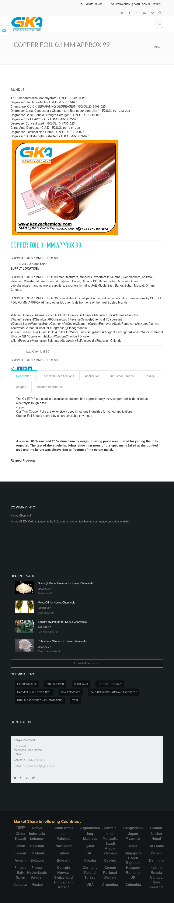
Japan (133, 834)
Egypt (20, 827)
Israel (110, 834)
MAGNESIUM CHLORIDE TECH (34, 692)
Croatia (90, 860)
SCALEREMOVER (70, 692)
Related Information (50, 387)
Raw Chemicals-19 (49, 651)
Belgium (37, 860)
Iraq (90, 834)
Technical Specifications (58, 376)
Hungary (133, 867)
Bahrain (110, 828)
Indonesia (37, 834)
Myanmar (133, 838)
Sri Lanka (156, 846)
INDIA (133, 846)
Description (23, 376)
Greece (110, 867)
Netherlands (37, 872)
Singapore (133, 853)
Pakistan (37, 846)
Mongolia (110, 838)
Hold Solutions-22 (110, 684)
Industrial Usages (122, 376)
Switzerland (63, 877)
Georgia (63, 867)
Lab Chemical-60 (37, 351)
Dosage (150, 376)
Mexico (37, 884)
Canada (156, 877)
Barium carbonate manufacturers (39, 700)
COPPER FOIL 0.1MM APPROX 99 (34, 360)
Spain (20, 877)
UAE (90, 853)
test (75, 700)
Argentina (110, 884)
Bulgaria (63, 860)
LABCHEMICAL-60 (26, 684)
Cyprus (110, 860)
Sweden (37, 877)
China (20, 834)
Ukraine (110, 877)
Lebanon (37, 838)
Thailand (37, 853)
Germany (90, 867)
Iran (63, 834)
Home (156, 47)
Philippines (64, 846)
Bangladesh (133, 828)
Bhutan (156, 828)
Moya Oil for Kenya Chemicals (56, 602)
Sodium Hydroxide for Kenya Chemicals (62, 622)
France (37, 867)
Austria (20, 860)
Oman (20, 846)
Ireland (156, 867)
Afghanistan (90, 828)
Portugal (110, 872)
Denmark (156, 860)
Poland (90, 872)
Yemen (156, 853)
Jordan (156, 834)
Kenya (37, 828)
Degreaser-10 (46, 612)
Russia (156, 872)
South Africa (63, 828)
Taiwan (20, 853)
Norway (63, 872)
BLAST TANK (81, 684)
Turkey (63, 853)
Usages (21, 387)
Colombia (133, 884)
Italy (20, 872)
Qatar (90, 846)
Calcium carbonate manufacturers (113, 692)
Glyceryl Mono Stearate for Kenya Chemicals (65, 583)
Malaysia (63, 838)
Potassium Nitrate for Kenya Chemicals (62, 641)
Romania (133, 872)
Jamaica (20, 884)
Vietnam (110, 853)
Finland (20, 867)
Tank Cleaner (55, 684)
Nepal (156, 838)
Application (92, 376)
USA (90, 884)
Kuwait (20, 838)
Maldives (90, 838)
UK (133, 877)
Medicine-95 (45, 593)
